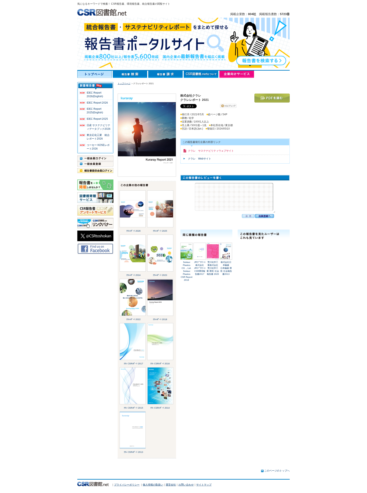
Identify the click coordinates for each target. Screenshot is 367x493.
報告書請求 (166, 74)
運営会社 (171, 484)
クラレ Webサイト (199, 158)
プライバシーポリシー (127, 484)
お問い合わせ (186, 484)
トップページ (95, 74)
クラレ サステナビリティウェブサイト (211, 150)
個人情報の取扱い (153, 484)
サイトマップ (204, 484)
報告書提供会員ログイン (95, 170)
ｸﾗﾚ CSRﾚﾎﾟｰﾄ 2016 (160, 363)
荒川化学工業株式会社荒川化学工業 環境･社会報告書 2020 (213, 268)
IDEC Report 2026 (97, 102)
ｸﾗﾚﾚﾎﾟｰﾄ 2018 (160, 319)
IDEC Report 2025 (97, 118)
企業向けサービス (236, 74)
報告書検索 (130, 74)
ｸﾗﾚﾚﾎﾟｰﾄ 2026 (133, 231)
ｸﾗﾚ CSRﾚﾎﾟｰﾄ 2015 (133, 408)
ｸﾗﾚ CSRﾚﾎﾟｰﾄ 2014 (160, 408)
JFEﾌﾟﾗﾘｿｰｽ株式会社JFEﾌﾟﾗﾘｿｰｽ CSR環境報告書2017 (199, 268)
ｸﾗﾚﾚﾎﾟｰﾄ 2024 (133, 275)
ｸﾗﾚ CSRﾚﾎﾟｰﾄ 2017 (133, 363)
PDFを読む (272, 98)
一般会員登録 (95, 164)
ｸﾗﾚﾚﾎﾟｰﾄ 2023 (160, 275)
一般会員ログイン (95, 158)
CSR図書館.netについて (201, 74)
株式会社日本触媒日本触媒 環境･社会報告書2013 (226, 268)
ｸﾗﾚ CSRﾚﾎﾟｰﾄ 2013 (133, 452)
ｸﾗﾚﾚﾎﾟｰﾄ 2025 (160, 231)
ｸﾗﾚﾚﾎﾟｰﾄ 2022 (133, 319)
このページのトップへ (277, 470)
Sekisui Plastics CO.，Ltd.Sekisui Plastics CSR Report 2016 (186, 271)
